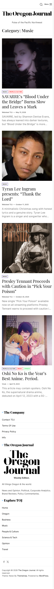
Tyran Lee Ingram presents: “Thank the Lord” (21, 194)
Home (5, 507)
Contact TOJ (8, 419)
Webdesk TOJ (7, 112)
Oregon (5, 513)
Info (4, 437)
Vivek (4, 384)
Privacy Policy (9, 431)
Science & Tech (9, 537)
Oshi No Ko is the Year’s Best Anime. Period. (24, 375)
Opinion (27, 368)
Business (6, 519)
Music (5, 92)
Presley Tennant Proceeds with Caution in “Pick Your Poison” (27, 286)
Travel (5, 549)
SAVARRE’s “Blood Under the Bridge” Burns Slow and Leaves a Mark (25, 101)
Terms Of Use (8, 425)
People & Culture (15, 92)
